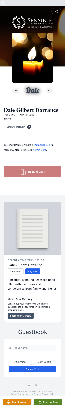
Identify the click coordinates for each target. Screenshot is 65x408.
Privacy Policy (24, 394)
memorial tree (42, 144)
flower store (39, 149)
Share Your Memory (20, 315)
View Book (15, 271)
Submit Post (32, 369)
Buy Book (33, 271)
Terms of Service (41, 394)
